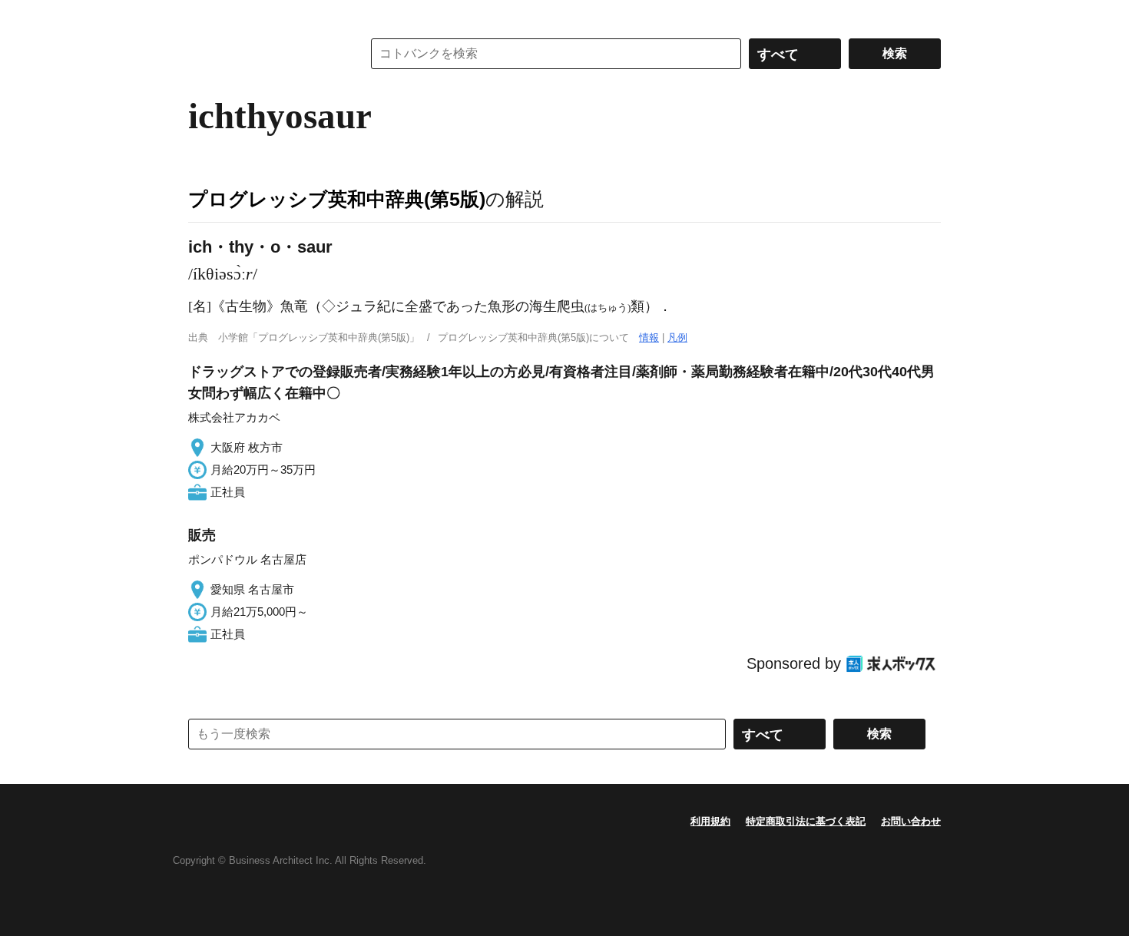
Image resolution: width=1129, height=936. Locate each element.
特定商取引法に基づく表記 (806, 821)
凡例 (677, 337)
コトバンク (264, 53)
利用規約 (710, 821)
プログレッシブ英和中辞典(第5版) (336, 199)
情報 (649, 337)
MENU (203, 15)
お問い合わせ (911, 821)
